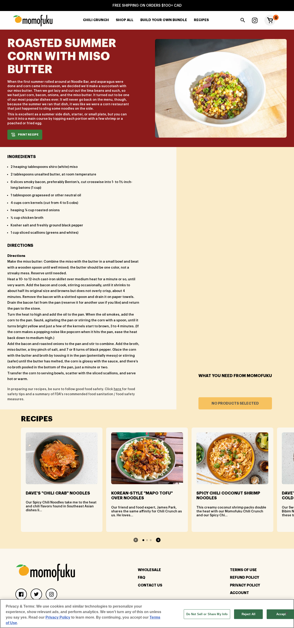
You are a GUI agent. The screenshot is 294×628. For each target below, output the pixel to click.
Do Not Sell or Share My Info (207, 614)
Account (239, 593)
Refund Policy (244, 577)
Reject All (248, 614)
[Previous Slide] (135, 540)
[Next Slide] (158, 540)
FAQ (141, 577)
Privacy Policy (245, 585)
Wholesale (149, 570)
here (118, 389)
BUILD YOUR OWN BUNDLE (163, 20)
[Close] (287, 613)
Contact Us (150, 585)
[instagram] (254, 20)
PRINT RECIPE (28, 134)
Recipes (201, 20)
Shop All (124, 20)
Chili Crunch (96, 20)
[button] (269, 20)
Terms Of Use (243, 570)
